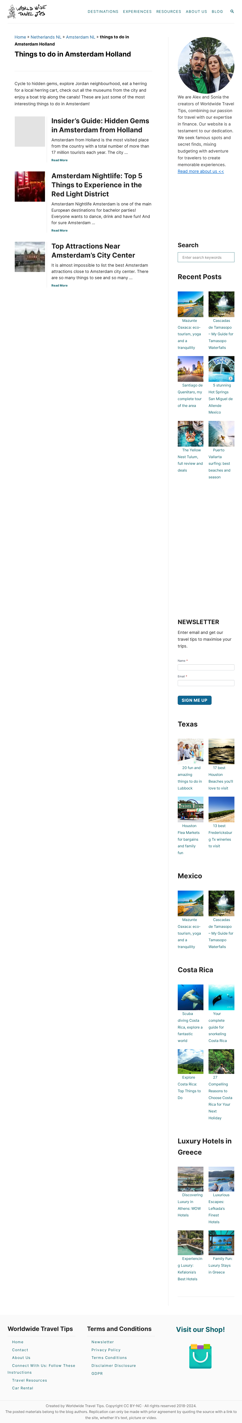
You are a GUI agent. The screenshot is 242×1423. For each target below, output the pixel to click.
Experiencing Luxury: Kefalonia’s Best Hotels (190, 1268)
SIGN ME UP (195, 700)
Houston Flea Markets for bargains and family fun (189, 839)
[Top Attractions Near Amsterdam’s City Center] (28, 257)
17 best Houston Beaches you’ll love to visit (221, 777)
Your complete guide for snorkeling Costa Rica (218, 1027)
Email (182, 676)
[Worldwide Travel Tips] (41, 11)
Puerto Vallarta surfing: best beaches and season (219, 463)
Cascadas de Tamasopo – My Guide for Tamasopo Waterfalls (221, 334)
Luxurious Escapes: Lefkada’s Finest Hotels (219, 1208)
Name (183, 660)
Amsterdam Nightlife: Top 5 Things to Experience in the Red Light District (96, 185)
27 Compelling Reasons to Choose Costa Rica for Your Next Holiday (220, 1097)
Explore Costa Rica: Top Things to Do (189, 1087)
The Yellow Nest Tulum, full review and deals (190, 460)
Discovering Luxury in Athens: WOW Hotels (190, 1205)
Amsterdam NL (80, 37)
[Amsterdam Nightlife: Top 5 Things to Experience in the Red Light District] (28, 186)
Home (20, 37)
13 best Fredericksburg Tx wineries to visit (220, 835)
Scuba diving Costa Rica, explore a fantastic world (190, 1027)
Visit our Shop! (200, 1329)
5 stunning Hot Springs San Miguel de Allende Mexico (221, 398)
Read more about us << (201, 171)
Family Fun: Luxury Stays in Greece (220, 1265)
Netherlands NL (46, 37)
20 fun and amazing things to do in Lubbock (190, 777)
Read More (59, 160)
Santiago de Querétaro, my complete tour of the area (190, 395)
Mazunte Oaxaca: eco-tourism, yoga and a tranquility (189, 334)
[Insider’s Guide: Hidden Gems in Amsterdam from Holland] (28, 131)
